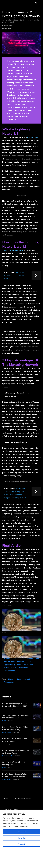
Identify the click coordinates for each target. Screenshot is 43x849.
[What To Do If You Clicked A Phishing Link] (37, 763)
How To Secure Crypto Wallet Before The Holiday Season (14, 775)
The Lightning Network (12, 250)
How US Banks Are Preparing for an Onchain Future (15, 751)
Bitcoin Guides (9, 662)
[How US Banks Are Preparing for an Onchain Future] (37, 752)
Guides (4, 20)
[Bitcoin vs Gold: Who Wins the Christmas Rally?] (37, 740)
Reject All (21, 844)
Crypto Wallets (6, 779)
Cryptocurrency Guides (12, 664)
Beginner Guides (10, 659)
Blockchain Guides (24, 662)
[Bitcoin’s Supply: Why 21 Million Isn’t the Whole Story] (37, 728)
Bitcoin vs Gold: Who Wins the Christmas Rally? (14, 740)
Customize (22, 838)
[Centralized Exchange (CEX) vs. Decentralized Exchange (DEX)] (37, 705)
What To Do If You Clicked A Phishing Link (13, 763)
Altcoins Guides (13, 20)
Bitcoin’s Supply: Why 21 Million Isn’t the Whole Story (15, 728)
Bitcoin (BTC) (33, 137)
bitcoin (10, 679)
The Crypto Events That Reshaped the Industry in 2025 (16, 716)
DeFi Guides (28, 664)
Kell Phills (7, 28)
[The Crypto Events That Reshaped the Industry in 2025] (37, 717)
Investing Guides (10, 667)
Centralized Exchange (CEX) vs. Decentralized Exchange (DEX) (15, 705)
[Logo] (4, 3)
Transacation (9, 682)
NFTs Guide (23, 667)
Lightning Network (23, 679)
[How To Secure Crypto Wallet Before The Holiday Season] (37, 775)
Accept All (21, 832)
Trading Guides (9, 670)
